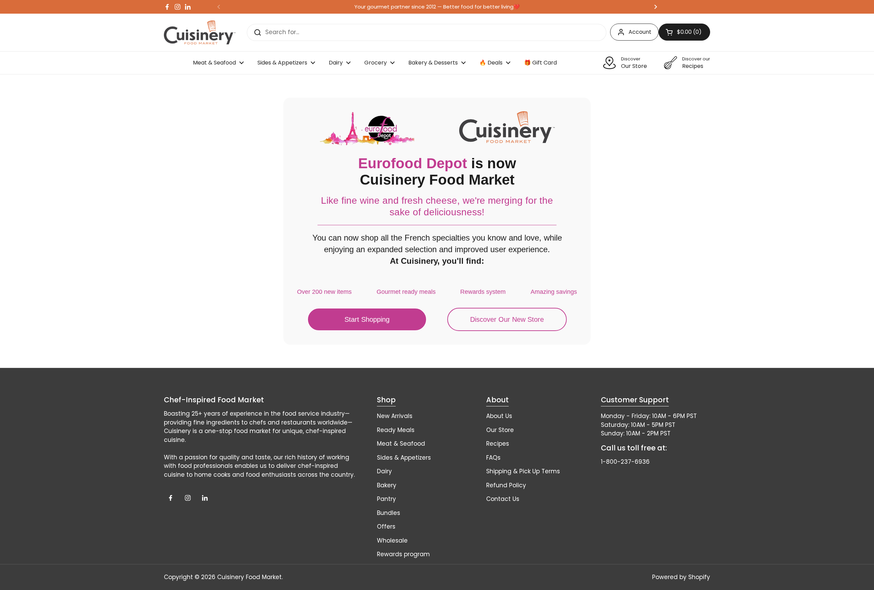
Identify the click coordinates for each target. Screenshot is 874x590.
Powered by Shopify (681, 577)
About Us (499, 416)
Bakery (386, 485)
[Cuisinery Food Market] (200, 32)
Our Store (500, 430)
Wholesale (392, 540)
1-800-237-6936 (625, 462)
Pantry (386, 499)
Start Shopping (367, 319)
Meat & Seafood (401, 444)
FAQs (493, 458)
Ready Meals (395, 430)
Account (640, 32)
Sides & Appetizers (404, 458)
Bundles (388, 513)
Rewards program (403, 554)
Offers (386, 526)
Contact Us (502, 499)
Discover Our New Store (507, 319)
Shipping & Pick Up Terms (523, 471)
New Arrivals (394, 416)
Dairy (384, 471)
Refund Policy (506, 485)
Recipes (497, 444)
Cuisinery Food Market (249, 577)
